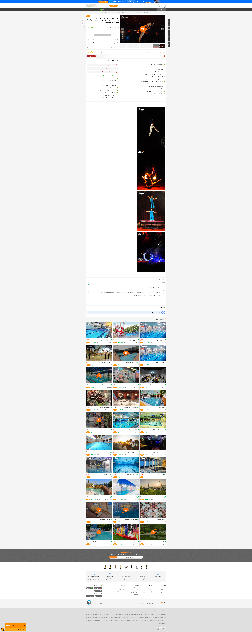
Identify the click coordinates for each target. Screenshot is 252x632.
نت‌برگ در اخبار (163, 592)
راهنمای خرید (136, 589)
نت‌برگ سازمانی (136, 587)
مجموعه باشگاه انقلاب (106, 429)
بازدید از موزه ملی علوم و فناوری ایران (157, 385)
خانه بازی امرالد (134, 541)
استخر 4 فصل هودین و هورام (131, 362)
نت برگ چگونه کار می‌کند (135, 592)
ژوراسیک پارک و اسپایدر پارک (158, 497)
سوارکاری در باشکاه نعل (132, 452)
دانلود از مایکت (97, 590)
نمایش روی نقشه (91, 56)
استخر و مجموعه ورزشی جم (131, 497)
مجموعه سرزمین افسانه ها (105, 407)
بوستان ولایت (114, 39)
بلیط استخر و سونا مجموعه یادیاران (130, 519)
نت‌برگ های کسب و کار (121, 591)
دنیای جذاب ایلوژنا (160, 519)
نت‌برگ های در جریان (121, 587)
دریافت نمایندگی (149, 591)
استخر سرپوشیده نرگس (105, 340)
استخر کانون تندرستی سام (132, 474)
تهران (155, 9)
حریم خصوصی (163, 591)
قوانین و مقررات (163, 589)
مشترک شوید (113, 557)
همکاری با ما (150, 589)
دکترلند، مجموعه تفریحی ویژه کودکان (130, 385)
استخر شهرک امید (160, 474)
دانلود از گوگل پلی (97, 588)
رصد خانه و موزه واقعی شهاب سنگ (130, 407)
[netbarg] (161, 627)
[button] (122, 29)
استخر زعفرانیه (107, 452)
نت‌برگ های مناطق (122, 589)
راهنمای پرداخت (136, 591)
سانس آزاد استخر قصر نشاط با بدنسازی (156, 429)
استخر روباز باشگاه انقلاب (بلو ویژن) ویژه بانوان (101, 541)
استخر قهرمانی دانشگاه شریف (104, 385)
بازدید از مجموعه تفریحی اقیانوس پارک (103, 497)
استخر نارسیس (161, 407)
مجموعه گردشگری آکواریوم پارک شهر (157, 452)
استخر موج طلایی (160, 340)
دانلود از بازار (89, 588)
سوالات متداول (136, 594)
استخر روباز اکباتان (133, 340)
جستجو (113, 5)
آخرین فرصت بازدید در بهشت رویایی (157, 541)
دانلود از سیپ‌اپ (89, 596)
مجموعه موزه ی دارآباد (106, 362)
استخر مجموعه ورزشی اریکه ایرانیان (130, 429)
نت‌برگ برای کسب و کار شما (147, 592)
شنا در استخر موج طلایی (159, 362)
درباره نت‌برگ (164, 587)
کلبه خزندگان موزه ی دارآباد (105, 519)
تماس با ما (150, 587)
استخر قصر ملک (107, 474)
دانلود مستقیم (97, 596)
